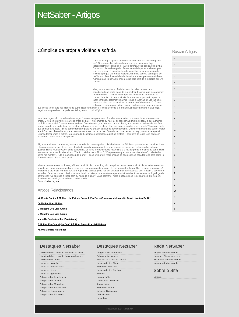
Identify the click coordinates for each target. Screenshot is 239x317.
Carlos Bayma (51, 181)
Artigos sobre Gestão (50, 280)
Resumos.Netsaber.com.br (167, 256)
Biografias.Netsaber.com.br (167, 259)
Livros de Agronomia (50, 273)
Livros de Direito (48, 270)
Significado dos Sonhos (109, 270)
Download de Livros (50, 259)
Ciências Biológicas (107, 291)
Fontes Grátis (104, 277)
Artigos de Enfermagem (52, 291)
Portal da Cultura (105, 287)
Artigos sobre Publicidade (53, 287)
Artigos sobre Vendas (107, 256)
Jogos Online (103, 284)
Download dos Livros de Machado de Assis (61, 252)
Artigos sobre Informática (109, 252)
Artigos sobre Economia (52, 294)
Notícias (101, 273)
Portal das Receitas (107, 266)
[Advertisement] (119, 34)
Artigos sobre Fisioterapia (53, 277)
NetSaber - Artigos (68, 15)
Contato (157, 277)
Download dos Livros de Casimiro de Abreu (61, 256)
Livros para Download (107, 280)
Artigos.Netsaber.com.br (166, 252)
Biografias (102, 298)
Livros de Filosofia (49, 263)
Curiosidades (103, 294)
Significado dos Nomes (108, 263)
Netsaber (128, 309)
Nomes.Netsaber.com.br (166, 263)
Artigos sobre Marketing (52, 284)
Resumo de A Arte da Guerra (111, 259)
